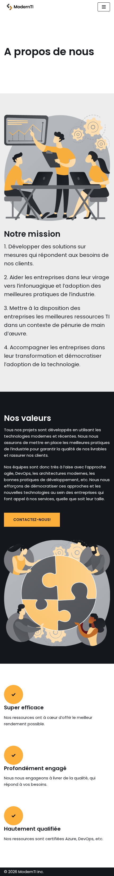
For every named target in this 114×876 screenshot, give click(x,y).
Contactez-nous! (32, 519)
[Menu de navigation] (104, 6)
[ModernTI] (18, 7)
